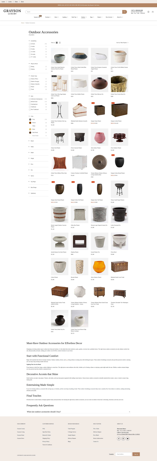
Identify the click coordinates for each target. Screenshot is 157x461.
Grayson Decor (20, 438)
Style (31, 96)
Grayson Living (20, 432)
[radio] (57, 42)
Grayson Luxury (21, 428)
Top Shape (33, 181)
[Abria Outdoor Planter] (99, 266)
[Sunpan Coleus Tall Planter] (79, 189)
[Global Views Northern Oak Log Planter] (59, 110)
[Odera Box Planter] (79, 214)
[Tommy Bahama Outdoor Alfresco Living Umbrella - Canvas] (79, 291)
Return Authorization (98, 438)
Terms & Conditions (47, 444)
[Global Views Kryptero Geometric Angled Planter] (99, 56)
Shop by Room (34, 63)
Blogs (69, 441)
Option (32, 175)
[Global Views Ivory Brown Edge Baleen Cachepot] (79, 318)
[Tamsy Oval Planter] (59, 137)
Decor (22, 1)
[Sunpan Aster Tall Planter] (99, 189)
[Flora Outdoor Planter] (119, 137)
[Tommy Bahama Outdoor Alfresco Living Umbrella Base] (99, 162)
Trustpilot (111, 454)
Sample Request (71, 435)
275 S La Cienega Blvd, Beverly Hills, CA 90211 (128, 434)
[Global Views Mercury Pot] (99, 83)
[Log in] (148, 12)
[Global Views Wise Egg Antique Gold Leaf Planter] (59, 83)
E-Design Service (72, 432)
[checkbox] (38, 44)
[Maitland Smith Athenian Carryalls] (79, 110)
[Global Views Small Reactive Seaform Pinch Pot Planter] (59, 56)
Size (31, 170)
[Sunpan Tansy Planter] (99, 110)
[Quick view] (66, 63)
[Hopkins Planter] (79, 241)
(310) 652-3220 (124, 432)
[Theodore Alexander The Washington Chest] (119, 291)
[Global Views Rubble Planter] (79, 83)
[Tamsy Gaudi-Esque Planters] (119, 189)
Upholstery (33, 193)
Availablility (33, 41)
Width (32, 146)
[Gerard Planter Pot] (99, 241)
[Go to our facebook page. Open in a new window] (119, 438)
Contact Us (95, 441)
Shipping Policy (46, 438)
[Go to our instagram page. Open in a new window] (123, 438)
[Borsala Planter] (79, 266)
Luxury (3, 1)
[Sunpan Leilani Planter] (119, 110)
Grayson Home (20, 435)
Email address (120, 454)
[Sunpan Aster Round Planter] (59, 189)
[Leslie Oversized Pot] (119, 214)
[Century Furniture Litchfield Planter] (79, 162)
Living (10, 1)
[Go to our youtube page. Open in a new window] (127, 438)
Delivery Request (72, 438)
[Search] (124, 12)
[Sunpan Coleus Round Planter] (119, 162)
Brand (32, 141)
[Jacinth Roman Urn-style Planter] (59, 241)
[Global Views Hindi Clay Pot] (59, 318)
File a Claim (96, 428)
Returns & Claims (47, 435)
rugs (67, 359)
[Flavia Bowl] (119, 241)
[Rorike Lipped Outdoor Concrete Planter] (59, 214)
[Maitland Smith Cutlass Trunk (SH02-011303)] (59, 291)
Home (16, 1)
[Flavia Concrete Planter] (79, 137)
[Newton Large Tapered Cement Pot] (99, 214)
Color (31, 116)
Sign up (136, 454)
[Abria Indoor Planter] (99, 137)
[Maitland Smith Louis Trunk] (119, 266)
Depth (32, 152)
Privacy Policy (46, 441)
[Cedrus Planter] (59, 266)
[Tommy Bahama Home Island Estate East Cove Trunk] (99, 291)
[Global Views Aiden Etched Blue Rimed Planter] (79, 56)
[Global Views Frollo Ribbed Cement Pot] (119, 56)
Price (31, 164)
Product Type (33, 76)
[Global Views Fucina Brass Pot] (119, 83)
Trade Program (71, 428)
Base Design (33, 187)
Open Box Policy (46, 432)
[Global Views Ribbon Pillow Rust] (59, 162)
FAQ (44, 428)
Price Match (96, 435)
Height (32, 158)
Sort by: (121, 42)
